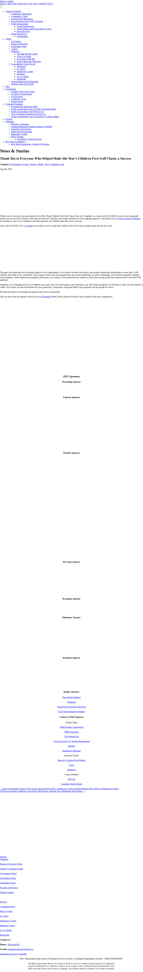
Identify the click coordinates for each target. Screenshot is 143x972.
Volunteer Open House (21, 129)
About (8, 39)
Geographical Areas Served (23, 64)
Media (40, 164)
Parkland (21, 74)
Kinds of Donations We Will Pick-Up (27, 111)
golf (62, 164)
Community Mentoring (21, 14)
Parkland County (7, 925)
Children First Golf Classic (23, 91)
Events (25, 164)
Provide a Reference (9, 888)
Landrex (29, 226)
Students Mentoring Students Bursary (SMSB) (31, 126)
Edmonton (21, 66)
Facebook (46, 296)
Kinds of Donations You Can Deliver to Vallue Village (35, 116)
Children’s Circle (18, 99)
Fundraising (11, 89)
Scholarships (22, 36)
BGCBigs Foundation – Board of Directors (30, 144)
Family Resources (19, 34)
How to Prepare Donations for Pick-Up (28, 114)
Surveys (3, 902)
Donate (9, 119)
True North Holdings (71, 697)
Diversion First (23, 31)
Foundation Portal (8, 878)
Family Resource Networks (29, 61)
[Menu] (1, 6)
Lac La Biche (23, 76)
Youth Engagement (19, 24)
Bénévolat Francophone (21, 131)
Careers (14, 49)
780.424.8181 (13, 944)
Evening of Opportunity (21, 94)
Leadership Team (18, 46)
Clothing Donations (14, 104)
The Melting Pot (71, 736)
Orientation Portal (8, 883)
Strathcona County (25, 71)
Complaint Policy (7, 906)
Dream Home (17, 101)
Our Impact (16, 41)
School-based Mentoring (22, 19)
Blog (8, 86)
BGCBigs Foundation (15, 141)
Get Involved (17, 96)
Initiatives (15, 51)
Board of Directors (19, 44)
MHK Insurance (71, 732)
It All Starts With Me (26, 59)
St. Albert (21, 69)
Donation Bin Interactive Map (24, 106)
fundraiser (55, 164)
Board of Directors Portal (11, 864)
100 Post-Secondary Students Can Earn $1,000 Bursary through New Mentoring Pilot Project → (42, 791)
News (47, 164)
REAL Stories (17, 136)
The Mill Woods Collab (27, 54)
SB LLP (71, 779)
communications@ (16, 949)
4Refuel (71, 746)
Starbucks (71, 702)
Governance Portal (8, 873)
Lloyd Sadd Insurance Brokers (71, 711)
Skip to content (6, 1)
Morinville (21, 79)
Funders (33, 164)
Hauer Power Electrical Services (71, 707)
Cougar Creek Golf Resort (128, 218)
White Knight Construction (72, 727)
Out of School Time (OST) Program (27, 21)
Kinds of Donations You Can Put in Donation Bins (33, 109)
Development (15, 164)
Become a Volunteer (20, 124)
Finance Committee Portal (11, 869)
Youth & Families (13, 11)
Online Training (7, 892)
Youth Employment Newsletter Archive (34, 29)
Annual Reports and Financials (24, 81)
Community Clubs (19, 16)
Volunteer (10, 121)
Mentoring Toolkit (19, 134)
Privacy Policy (6, 911)
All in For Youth (24, 56)
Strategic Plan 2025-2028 (22, 84)
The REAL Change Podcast (29, 139)
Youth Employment (25, 26)
